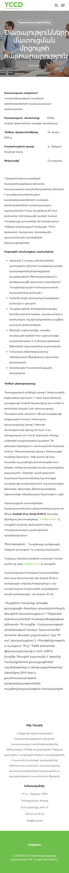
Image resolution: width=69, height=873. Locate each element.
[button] (63, 5)
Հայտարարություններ (34, 22)
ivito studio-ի (50, 859)
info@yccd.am (48, 519)
